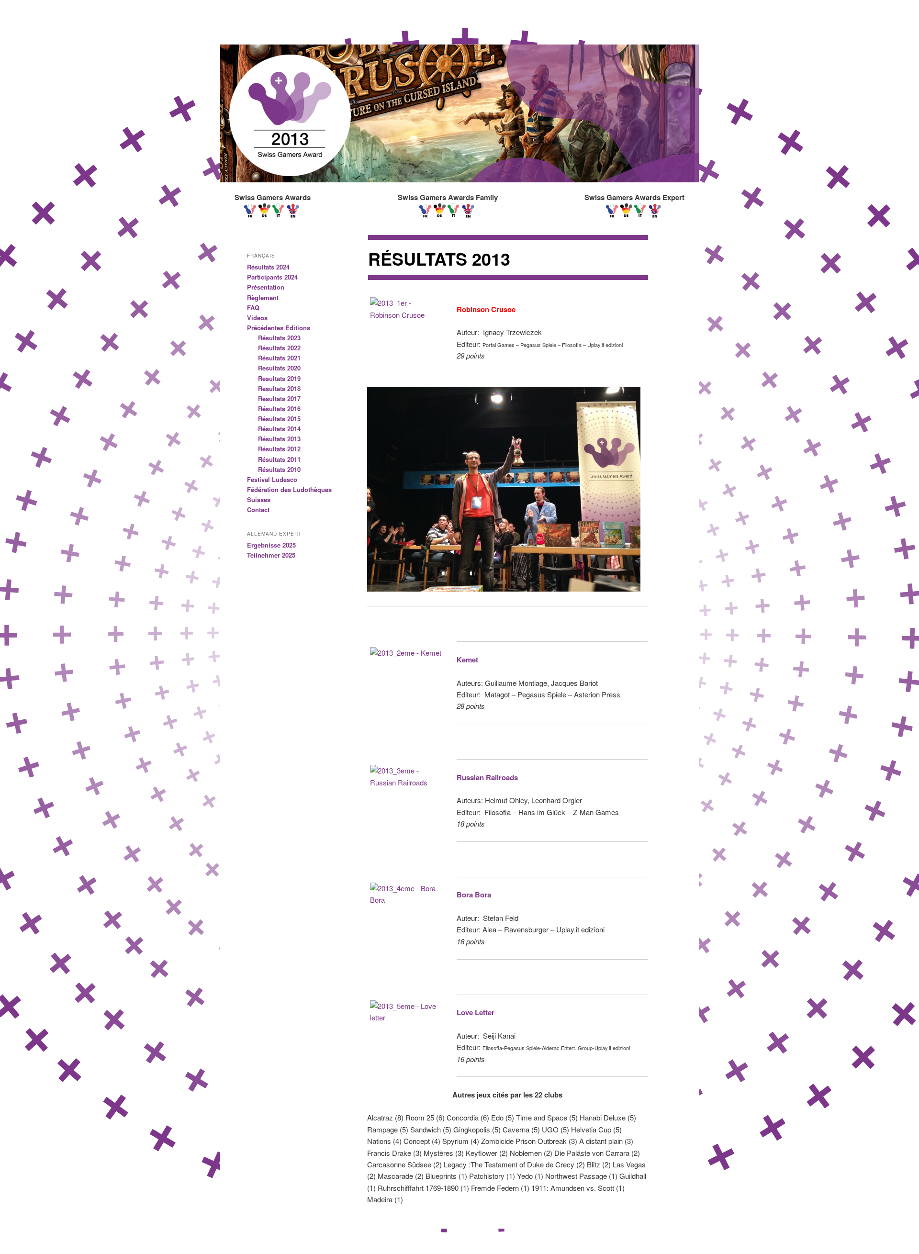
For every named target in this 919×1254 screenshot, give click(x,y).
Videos (257, 317)
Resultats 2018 (279, 388)
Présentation (265, 286)
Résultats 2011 (279, 459)
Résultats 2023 (279, 337)
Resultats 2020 (279, 367)
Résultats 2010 (279, 469)
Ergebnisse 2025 (271, 544)
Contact (258, 509)
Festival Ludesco (272, 479)
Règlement (263, 297)
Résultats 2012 (279, 448)
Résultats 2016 (279, 408)
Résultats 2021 (279, 357)
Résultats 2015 (279, 418)
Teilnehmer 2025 (271, 555)
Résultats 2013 (279, 438)
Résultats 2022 (279, 347)
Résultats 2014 (279, 428)
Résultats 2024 (268, 266)
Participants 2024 (272, 276)
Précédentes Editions (278, 327)
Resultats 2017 (279, 398)
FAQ (253, 307)
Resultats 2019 (279, 378)
